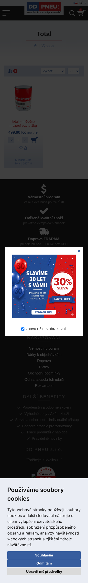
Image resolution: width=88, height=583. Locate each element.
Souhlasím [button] (44, 555)
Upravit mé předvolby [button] (44, 571)
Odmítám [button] (44, 563)
